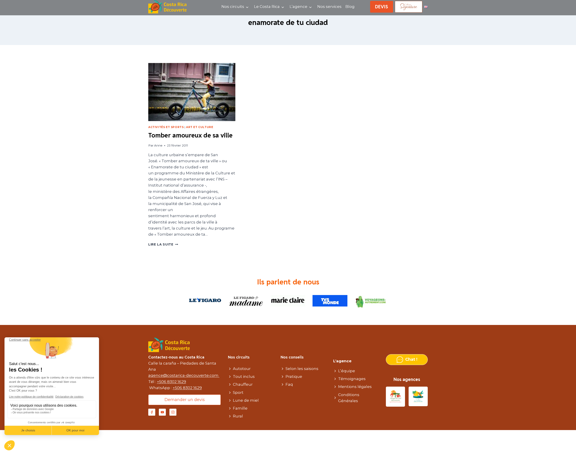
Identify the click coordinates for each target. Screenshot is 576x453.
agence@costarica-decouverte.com (183, 375)
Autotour (242, 368)
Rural (238, 416)
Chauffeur (243, 384)
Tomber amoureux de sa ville (190, 135)
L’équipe (346, 371)
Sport (238, 392)
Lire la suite (163, 244)
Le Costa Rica (267, 6)
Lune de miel (246, 400)
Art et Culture (199, 127)
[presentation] (191, 92)
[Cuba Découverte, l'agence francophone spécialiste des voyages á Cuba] (418, 397)
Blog (350, 6)
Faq (289, 384)
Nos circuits (232, 6)
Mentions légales (355, 386)
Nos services (329, 6)
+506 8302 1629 (171, 381)
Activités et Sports (166, 127)
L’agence (298, 6)
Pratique (294, 376)
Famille (240, 408)
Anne (158, 145)
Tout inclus (244, 376)
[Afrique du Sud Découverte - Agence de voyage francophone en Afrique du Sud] (395, 397)
